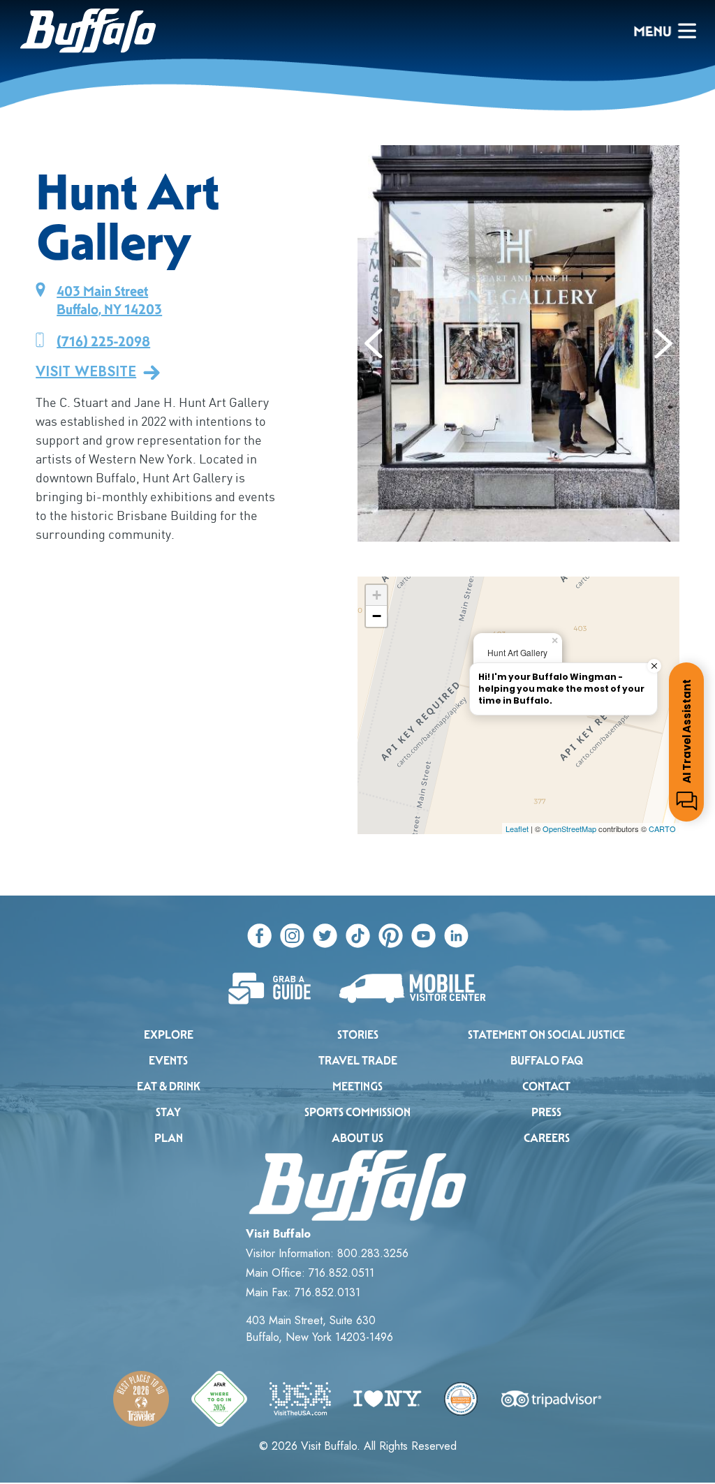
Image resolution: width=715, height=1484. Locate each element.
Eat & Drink (168, 1086)
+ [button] (376, 595)
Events (168, 1060)
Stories (357, 1034)
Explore (168, 1034)
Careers (547, 1138)
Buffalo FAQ (546, 1060)
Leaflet (517, 828)
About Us (357, 1138)
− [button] (376, 616)
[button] (373, 343)
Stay (168, 1112)
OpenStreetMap (569, 828)
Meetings (357, 1086)
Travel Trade (357, 1060)
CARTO (662, 828)
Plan (168, 1138)
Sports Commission (357, 1112)
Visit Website (86, 372)
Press (546, 1112)
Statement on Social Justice (546, 1034)
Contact (546, 1086)
